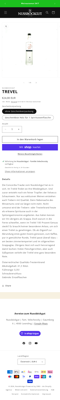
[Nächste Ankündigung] (55, 4)
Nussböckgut (20, 386)
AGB (52, 390)
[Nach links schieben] (24, 83)
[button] (6, 12)
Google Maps (41, 323)
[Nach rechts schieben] (36, 83)
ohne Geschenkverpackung (19, 111)
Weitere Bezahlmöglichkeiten (30, 154)
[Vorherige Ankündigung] (5, 4)
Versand (14, 102)
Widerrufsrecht (21, 390)
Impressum (46, 394)
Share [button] (8, 285)
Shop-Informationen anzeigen (20, 171)
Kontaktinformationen (30, 394)
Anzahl (5, 123)
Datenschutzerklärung (39, 390)
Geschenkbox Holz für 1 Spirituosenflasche (28, 117)
